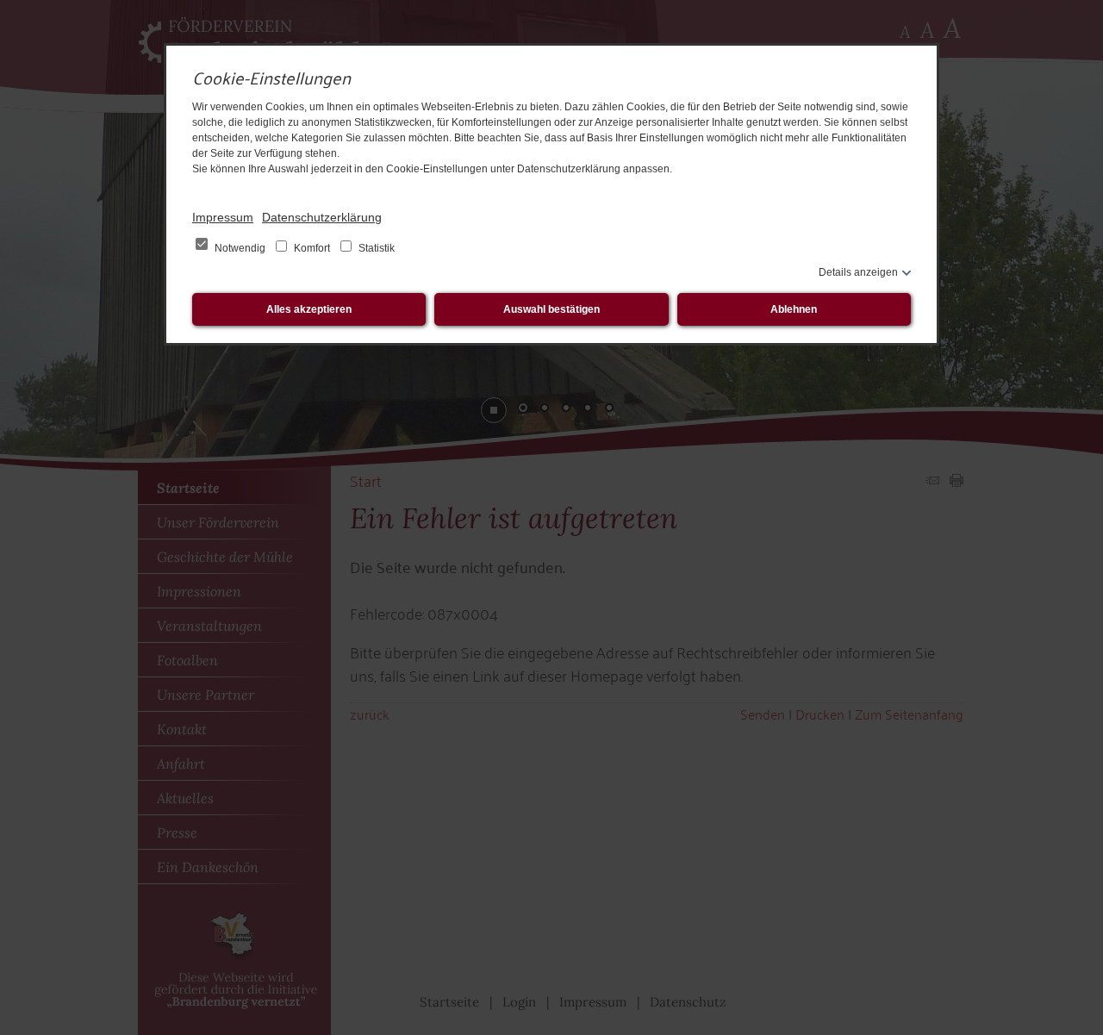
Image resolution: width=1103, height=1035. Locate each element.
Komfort (312, 248)
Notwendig (240, 248)
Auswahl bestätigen (551, 309)
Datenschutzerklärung (322, 217)
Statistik (375, 248)
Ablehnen (793, 309)
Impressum (222, 217)
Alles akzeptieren (309, 309)
